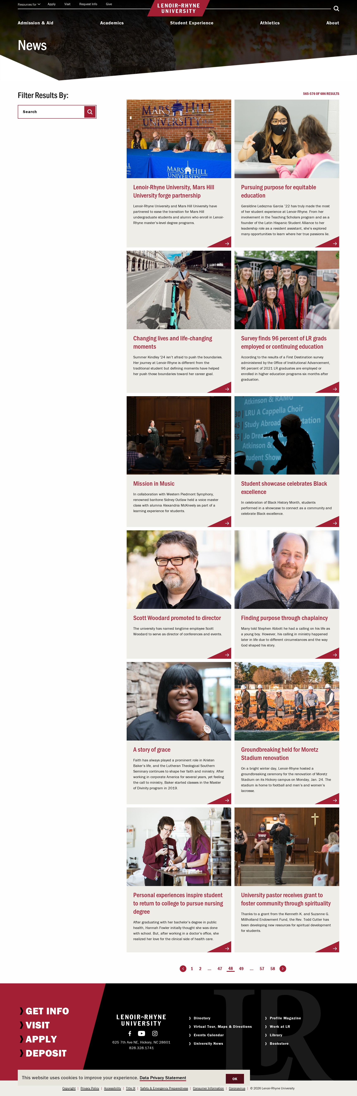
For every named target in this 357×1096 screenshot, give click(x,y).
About (332, 23)
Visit (67, 4)
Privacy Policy (90, 1088)
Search (30, 111)
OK (234, 1078)
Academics (112, 23)
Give (109, 4)
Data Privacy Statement (163, 1077)
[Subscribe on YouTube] (141, 1034)
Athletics (270, 23)
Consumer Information (208, 1088)
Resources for (27, 4)
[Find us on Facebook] (130, 1034)
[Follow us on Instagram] (154, 1034)
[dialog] (134, 1078)
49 (241, 968)
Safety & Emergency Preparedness (164, 1088)
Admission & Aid (36, 23)
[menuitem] (36, 23)
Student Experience (192, 23)
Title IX (130, 1088)
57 (262, 968)
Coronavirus (237, 1088)
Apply (52, 4)
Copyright (69, 1088)
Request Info (88, 4)
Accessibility (112, 1088)
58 (272, 968)
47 (220, 968)
